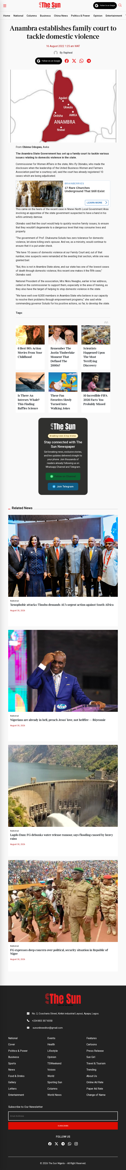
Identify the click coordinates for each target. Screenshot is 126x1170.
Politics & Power (80, 15)
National (18, 15)
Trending (91, 1069)
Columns (32, 15)
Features (91, 1038)
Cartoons (91, 1044)
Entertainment (114, 15)
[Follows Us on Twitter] (74, 60)
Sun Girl (90, 1057)
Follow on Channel (65, 476)
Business (45, 15)
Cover (11, 1044)
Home (6, 15)
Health (51, 1044)
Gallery (12, 1082)
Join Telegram (65, 486)
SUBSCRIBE (63, 1126)
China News (61, 15)
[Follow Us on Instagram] (76, 1144)
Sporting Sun (54, 1082)
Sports (12, 1063)
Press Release (95, 1050)
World (50, 1076)
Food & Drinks (16, 1076)
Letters (12, 1088)
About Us (91, 1076)
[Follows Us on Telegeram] (89, 60)
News (11, 1069)
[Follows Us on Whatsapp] (81, 60)
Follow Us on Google (107, 5)
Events (51, 1038)
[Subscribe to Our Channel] (63, 1144)
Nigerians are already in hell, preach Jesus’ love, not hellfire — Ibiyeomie (57, 720)
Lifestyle (52, 1050)
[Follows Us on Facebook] (67, 60)
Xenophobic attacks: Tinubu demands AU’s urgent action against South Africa (62, 605)
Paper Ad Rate (94, 1088)
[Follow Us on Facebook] (50, 1144)
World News (54, 1094)
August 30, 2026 (17, 610)
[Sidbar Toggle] (4, 6)
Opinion (97, 15)
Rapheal (68, 52)
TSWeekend (54, 1063)
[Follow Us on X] (56, 1144)
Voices (51, 1069)
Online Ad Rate (94, 1082)
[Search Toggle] (120, 5)
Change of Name (95, 1094)
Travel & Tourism (95, 1063)
